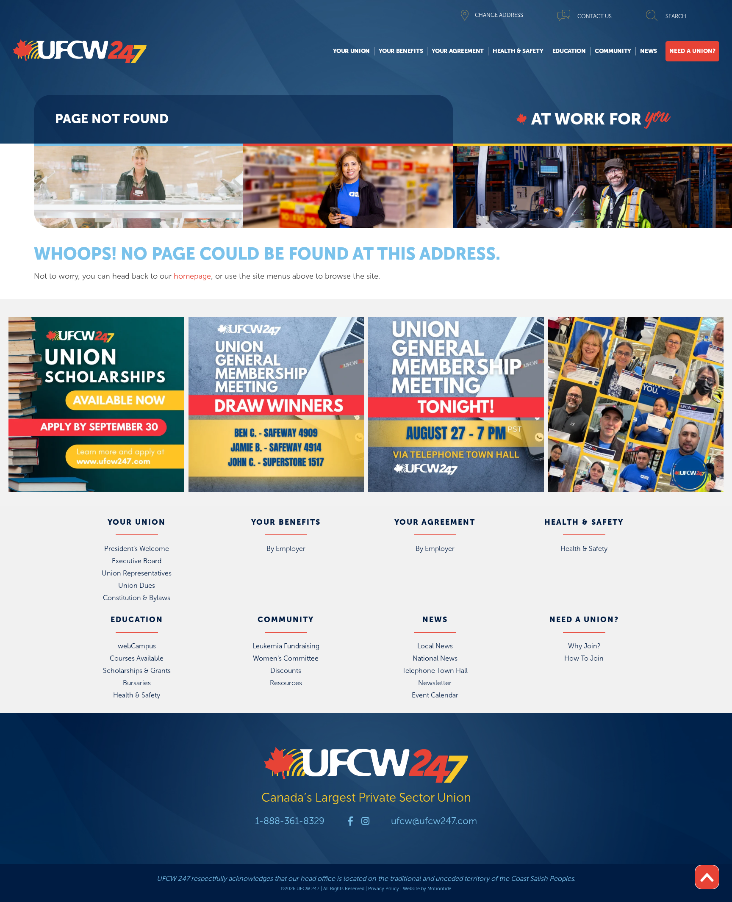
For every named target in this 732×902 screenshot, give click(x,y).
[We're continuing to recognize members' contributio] (636, 405)
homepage (192, 276)
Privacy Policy (383, 888)
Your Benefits (401, 51)
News (648, 51)
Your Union (351, 51)
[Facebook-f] (350, 821)
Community (613, 51)
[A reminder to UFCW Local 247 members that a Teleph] (456, 405)
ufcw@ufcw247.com (434, 821)
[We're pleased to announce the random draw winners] (276, 405)
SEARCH (675, 16)
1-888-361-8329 (289, 821)
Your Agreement (458, 51)
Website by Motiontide (427, 888)
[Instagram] (365, 821)
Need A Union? (692, 51)
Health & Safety (518, 51)
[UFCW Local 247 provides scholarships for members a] (96, 405)
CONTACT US (594, 16)
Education (569, 51)
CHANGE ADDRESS (499, 15)
